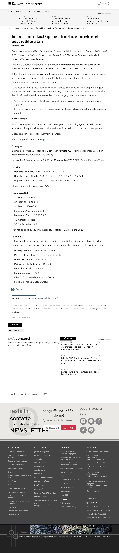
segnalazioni (48, 536)
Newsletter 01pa (66, 491)
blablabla (38, 474)
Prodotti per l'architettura (18, 511)
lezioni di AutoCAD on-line (45, 493)
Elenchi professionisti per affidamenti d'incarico (70, 464)
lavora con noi (76, 536)
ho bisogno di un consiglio (44, 455)
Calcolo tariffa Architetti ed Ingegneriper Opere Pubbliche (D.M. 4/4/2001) (97, 485)
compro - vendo (40, 463)
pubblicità (35, 536)
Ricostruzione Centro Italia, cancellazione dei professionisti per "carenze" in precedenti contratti (80, 347)
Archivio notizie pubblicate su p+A (19, 476)
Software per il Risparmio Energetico (44, 505)
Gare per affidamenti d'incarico (72, 468)
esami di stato (39, 470)
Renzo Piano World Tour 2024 (98, 510)
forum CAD (38, 489)
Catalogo (11, 485)
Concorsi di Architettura (17, 461)
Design (11, 472)
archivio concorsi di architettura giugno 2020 (29, 394)
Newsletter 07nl (66, 488)
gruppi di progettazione (43, 452)
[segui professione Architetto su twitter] (83, 430)
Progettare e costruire (16, 492)
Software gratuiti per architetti (45, 500)
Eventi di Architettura (16, 452)
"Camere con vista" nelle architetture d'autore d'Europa (61, 21)
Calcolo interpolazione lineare (98, 495)
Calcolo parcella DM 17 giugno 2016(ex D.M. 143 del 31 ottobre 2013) (98, 466)
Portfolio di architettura (69, 479)
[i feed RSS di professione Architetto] (83, 421)
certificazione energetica (43, 477)
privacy (89, 536)
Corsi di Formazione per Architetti (17, 456)
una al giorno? (63, 412)
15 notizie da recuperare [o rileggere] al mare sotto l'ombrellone (97, 22)
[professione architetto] (29, 4)
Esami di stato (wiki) (68, 507)
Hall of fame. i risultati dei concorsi (18, 497)
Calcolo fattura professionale (97, 452)
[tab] (99, 13)
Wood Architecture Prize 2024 (98, 518)
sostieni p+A (62, 536)
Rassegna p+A (13, 514)
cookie (97, 536)
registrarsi (45, 139)
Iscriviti (68, 427)
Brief (18, 289)
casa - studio (39, 466)
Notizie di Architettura (16, 464)
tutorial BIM (91, 498)
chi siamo (24, 536)
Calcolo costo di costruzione (97, 491)
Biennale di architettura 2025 (97, 506)
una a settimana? (59, 420)
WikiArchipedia (66, 503)
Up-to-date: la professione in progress (19, 502)
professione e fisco (41, 481)
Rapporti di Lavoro (67, 476)
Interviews (12, 507)
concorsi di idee (16, 330)
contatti (106, 536)
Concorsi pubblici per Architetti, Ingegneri (68, 453)
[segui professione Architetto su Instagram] (91, 421)
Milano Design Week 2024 (96, 514)
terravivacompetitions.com (44, 298)
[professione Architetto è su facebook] (98, 421)
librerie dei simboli (41, 496)
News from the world (16, 488)
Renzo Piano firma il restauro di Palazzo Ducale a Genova (27, 21)
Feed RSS (64, 495)
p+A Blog (12, 481)
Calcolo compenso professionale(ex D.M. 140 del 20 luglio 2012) (96, 475)
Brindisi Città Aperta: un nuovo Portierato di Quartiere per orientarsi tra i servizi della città (81, 360)
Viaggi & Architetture (16, 468)
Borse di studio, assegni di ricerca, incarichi (70, 458)
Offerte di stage (66, 472)
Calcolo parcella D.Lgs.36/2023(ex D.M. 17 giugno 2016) (96, 457)
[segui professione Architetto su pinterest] (91, 430)
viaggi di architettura (42, 459)
